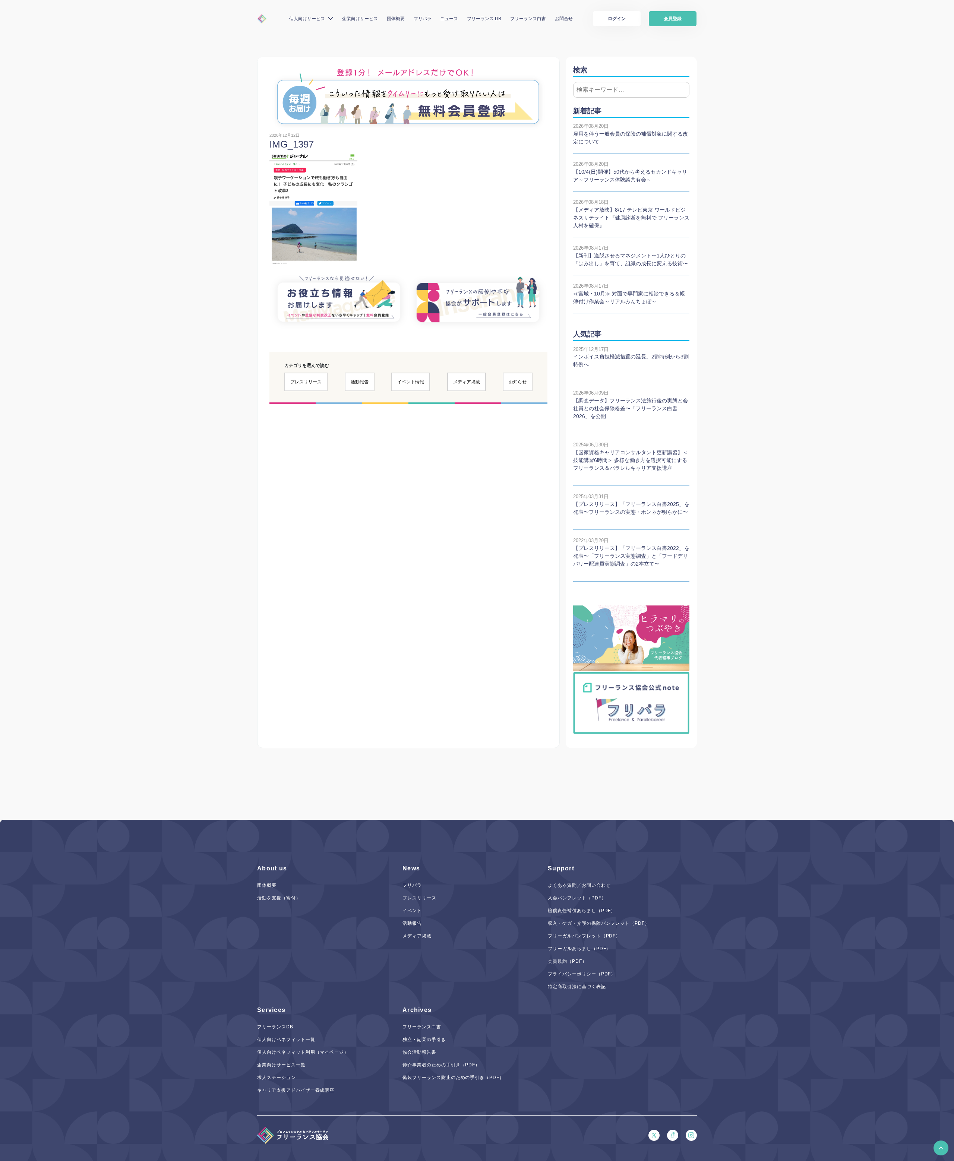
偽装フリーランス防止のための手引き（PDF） (453, 1077)
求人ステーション (276, 1077)
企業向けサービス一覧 (281, 1064)
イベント (412, 910)
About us (272, 868)
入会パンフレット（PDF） (577, 898)
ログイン (617, 18)
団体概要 (396, 18)
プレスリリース (306, 382)
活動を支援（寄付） (279, 898)
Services (271, 1010)
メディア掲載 (466, 382)
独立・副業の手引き (424, 1039)
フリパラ (423, 18)
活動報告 (360, 382)
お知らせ (518, 382)
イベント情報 (410, 382)
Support (561, 868)
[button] (941, 1148)
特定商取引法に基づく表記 (577, 986)
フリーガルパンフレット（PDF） (584, 936)
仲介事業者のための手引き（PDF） (441, 1064)
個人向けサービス (307, 18)
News (411, 868)
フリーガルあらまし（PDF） (579, 948)
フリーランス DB (484, 18)
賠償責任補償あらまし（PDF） (582, 910)
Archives (417, 1010)
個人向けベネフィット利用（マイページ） (303, 1052)
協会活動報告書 (419, 1052)
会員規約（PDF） (567, 961)
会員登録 (673, 18)
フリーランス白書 (528, 18)
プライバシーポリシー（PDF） (582, 974)
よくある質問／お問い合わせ (579, 885)
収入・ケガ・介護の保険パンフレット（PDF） (599, 923)
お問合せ (564, 18)
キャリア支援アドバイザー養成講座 (295, 1090)
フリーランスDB (275, 1026)
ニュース (449, 18)
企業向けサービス (360, 18)
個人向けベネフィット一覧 (286, 1039)
